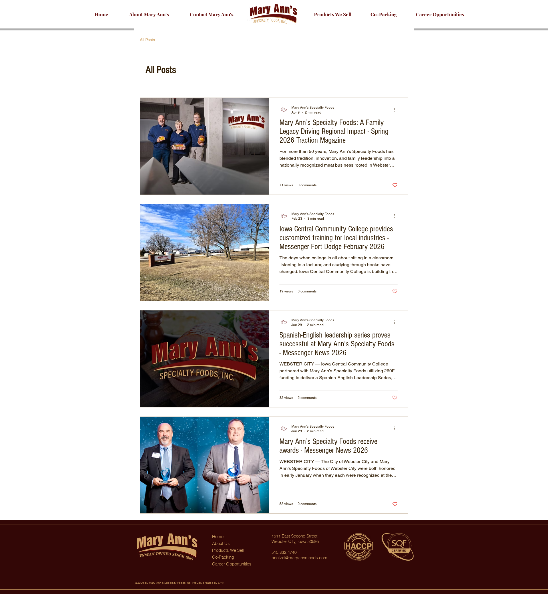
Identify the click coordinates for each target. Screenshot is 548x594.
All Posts (147, 39)
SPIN (221, 583)
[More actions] (396, 109)
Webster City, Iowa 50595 (295, 541)
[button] (440, 14)
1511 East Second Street (294, 536)
